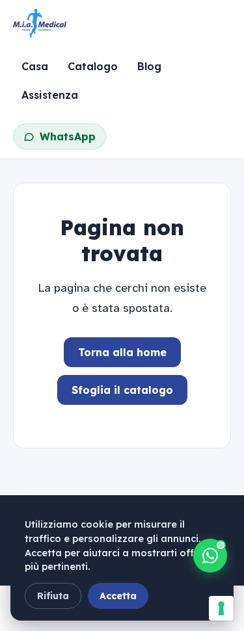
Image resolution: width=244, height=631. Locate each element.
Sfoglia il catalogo (122, 389)
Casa (34, 66)
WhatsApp (68, 136)
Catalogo (93, 66)
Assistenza (49, 94)
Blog (149, 66)
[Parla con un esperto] (210, 556)
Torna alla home (122, 352)
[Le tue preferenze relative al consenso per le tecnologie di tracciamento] (221, 608)
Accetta (118, 596)
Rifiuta (53, 596)
